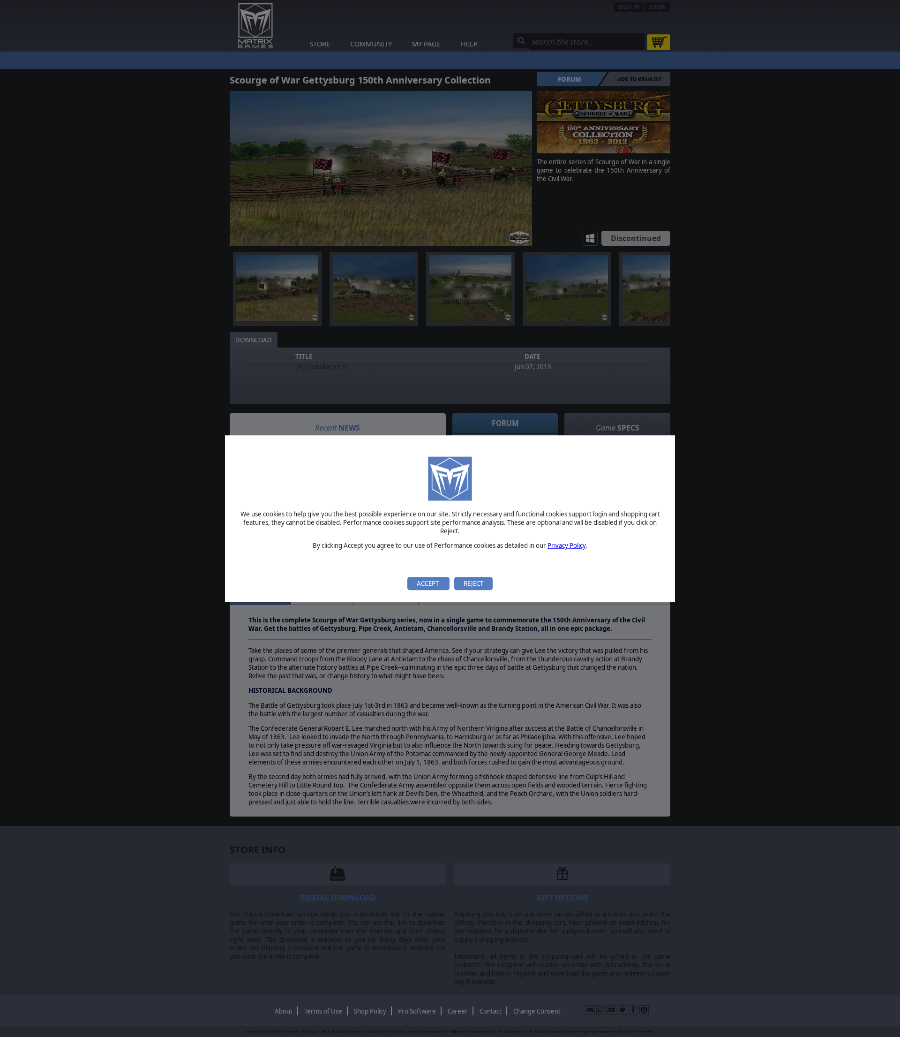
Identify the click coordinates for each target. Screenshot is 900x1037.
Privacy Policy (566, 546)
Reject (473, 583)
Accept (428, 583)
